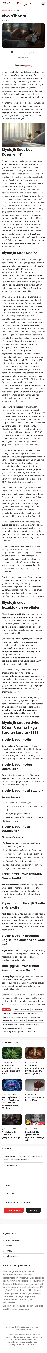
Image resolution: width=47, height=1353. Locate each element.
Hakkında (9, 1245)
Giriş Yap (33, 1210)
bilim (16, 1010)
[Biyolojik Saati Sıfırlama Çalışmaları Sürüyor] (12, 1120)
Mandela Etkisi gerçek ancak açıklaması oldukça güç (34, 1136)
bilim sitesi (6, 1013)
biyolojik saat (36, 1017)
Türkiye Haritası (12, 1256)
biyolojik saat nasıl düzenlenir (14, 1021)
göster (28, 66)
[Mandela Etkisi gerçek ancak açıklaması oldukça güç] (35, 1120)
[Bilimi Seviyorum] (20, 3)
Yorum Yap (10, 1148)
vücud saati (31, 1032)
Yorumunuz (11, 1165)
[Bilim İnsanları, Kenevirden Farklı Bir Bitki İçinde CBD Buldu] (12, 1053)
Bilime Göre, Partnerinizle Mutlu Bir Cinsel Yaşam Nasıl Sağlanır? (34, 1069)
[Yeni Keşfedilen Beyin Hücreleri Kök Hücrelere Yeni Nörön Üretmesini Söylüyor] (12, 1085)
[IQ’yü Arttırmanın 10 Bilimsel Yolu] (35, 1085)
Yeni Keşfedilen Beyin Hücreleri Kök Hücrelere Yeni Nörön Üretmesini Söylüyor (11, 1103)
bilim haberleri (37, 1010)
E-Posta (10, 1193)
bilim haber (25, 1010)
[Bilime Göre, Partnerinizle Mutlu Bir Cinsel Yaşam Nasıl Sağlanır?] (35, 1053)
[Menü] (43, 4)
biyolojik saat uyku (10, 1024)
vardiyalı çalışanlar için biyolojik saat (17, 1028)
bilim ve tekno (8, 1017)
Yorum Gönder (13, 1210)
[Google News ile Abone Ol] (23, 57)
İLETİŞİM (9, 1251)
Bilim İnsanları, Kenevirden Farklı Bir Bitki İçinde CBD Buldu (11, 1069)
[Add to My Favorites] (12, 52)
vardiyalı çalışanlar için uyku (13, 1032)
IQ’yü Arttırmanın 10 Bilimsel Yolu (35, 1098)
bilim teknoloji (18, 1013)
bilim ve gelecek (32, 1013)
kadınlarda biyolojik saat (29, 1024)
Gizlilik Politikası (12, 1240)
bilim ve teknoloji (22, 1017)
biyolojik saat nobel (35, 1021)
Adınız (9, 1185)
